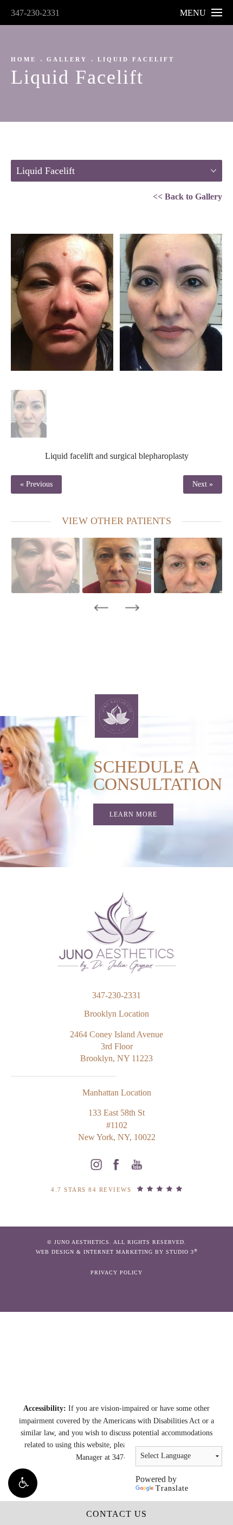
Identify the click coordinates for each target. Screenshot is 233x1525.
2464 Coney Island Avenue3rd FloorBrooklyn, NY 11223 (116, 1046)
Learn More (133, 814)
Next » (202, 484)
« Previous (36, 484)
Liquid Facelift (136, 59)
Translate (172, 1488)
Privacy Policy (116, 1272)
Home (23, 59)
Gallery (67, 59)
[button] (22, 1483)
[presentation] (101, 608)
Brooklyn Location (116, 1013)
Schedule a (157, 775)
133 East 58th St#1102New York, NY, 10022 (117, 1125)
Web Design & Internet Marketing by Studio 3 (117, 1251)
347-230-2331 (35, 12)
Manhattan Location (116, 1092)
